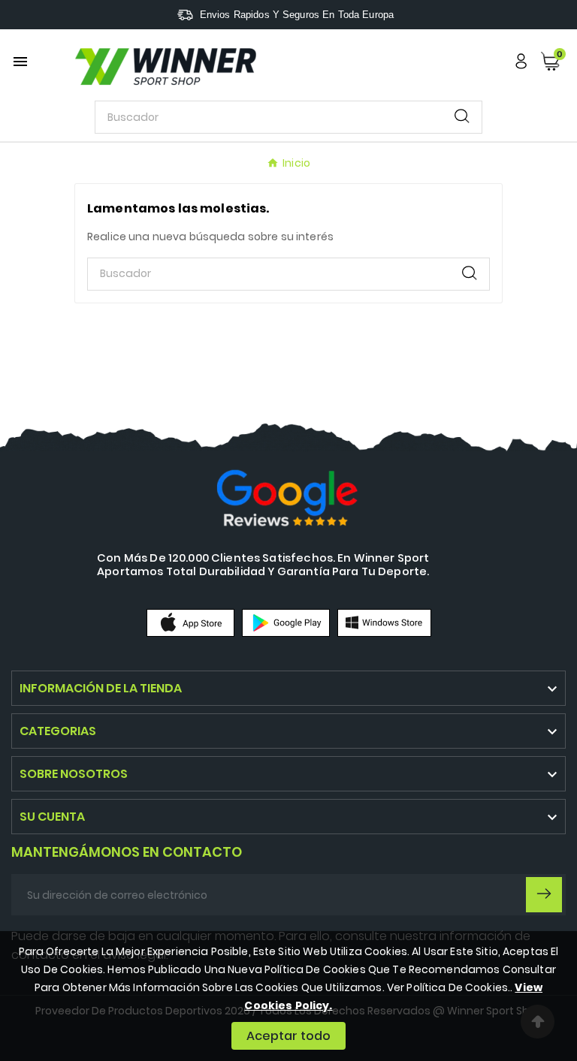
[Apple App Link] (190, 621)
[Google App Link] (286, 621)
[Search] (462, 116)
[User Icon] (521, 61)
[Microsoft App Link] (384, 621)
